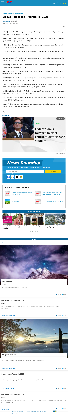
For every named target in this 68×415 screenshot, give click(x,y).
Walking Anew (7, 281)
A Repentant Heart (9, 355)
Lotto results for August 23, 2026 (12, 301)
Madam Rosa (6, 21)
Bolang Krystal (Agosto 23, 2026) (12, 374)
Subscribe (63, 3)
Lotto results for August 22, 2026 (12, 394)
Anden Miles (4, 377)
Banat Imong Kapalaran (12, 13)
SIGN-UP (53, 171)
